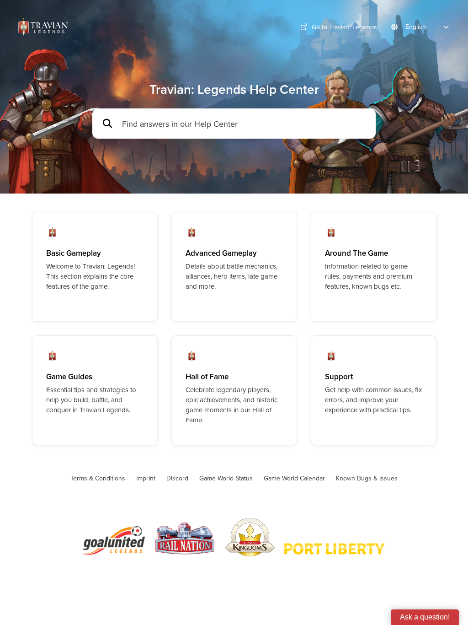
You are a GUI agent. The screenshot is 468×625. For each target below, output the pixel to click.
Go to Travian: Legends (344, 27)
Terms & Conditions (97, 478)
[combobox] (244, 123)
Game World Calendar (294, 478)
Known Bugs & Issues (367, 478)
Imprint (145, 478)
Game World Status (226, 478)
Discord (177, 478)
